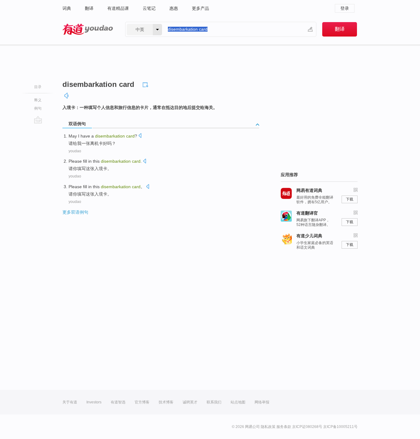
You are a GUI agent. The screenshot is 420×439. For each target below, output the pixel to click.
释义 (38, 100)
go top (38, 119)
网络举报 (262, 402)
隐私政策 (268, 427)
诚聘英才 (190, 402)
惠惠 (173, 8)
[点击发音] (139, 136)
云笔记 (149, 8)
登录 (344, 8)
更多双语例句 (75, 212)
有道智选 (118, 402)
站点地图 (238, 402)
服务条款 (283, 427)
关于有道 (69, 402)
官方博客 (142, 402)
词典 (66, 8)
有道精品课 (118, 8)
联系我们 (214, 402)
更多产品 (200, 8)
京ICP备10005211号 (340, 427)
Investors (93, 402)
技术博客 (166, 402)
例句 (38, 108)
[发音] (66, 95)
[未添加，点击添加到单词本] (146, 84)
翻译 (89, 8)
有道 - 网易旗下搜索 (87, 29)
